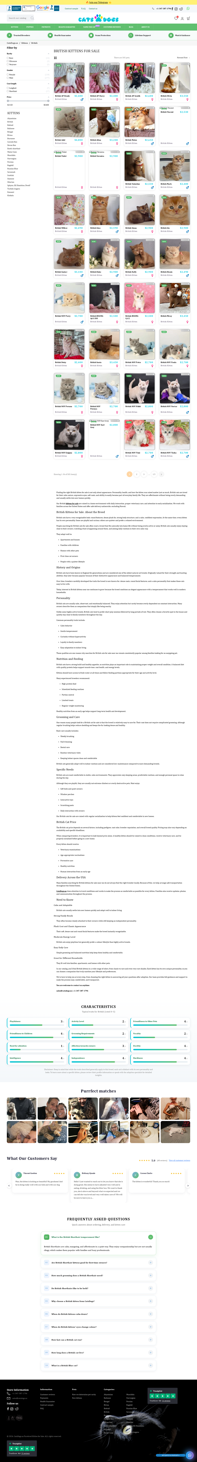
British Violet (60, 156)
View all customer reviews (179, 1160)
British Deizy (60, 362)
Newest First (183, 58)
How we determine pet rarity (84, 1394)
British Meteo (131, 140)
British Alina (95, 140)
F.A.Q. (83, 9)
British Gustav (61, 272)
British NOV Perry (62, 316)
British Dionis (166, 272)
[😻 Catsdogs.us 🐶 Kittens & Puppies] (98, 18)
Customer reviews (47, 1394)
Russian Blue (12, 169)
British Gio (165, 228)
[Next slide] (187, 1185)
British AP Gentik (132, 96)
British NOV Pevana (63, 406)
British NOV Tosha (168, 453)
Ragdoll (10, 165)
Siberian (10, 182)
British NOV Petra (133, 362)
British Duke (95, 272)
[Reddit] (181, 9)
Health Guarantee (47, 1401)
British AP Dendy (62, 96)
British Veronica (97, 156)
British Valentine (132, 184)
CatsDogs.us (61, 891)
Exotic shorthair (13, 148)
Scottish (10, 175)
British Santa (96, 362)
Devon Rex (11, 145)
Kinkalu (10, 195)
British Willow (61, 228)
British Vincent (167, 112)
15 (154, 474)
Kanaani (10, 192)
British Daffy (131, 272)
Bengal (10, 132)
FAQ (42, 1408)
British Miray (166, 316)
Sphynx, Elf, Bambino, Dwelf (18, 185)
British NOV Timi (132, 453)
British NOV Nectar (169, 406)
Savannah (11, 172)
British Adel (60, 140)
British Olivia (166, 96)
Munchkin (11, 155)
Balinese (10, 128)
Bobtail (10, 125)
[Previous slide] (9, 1185)
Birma (9, 135)
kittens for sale (72, 503)
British (10, 122)
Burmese (11, 138)
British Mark (166, 184)
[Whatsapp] (188, 9)
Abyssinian (11, 118)
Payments (44, 1398)
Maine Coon (12, 152)
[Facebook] (173, 9)
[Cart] (188, 19)
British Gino (95, 228)
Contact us (93, 9)
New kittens (77, 1398)
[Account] (182, 18)
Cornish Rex (12, 142)
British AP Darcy (97, 96)
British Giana (131, 228)
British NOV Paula (168, 362)
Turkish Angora (13, 189)
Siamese (10, 179)
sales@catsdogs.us (64, 991)
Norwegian (11, 159)
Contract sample (72, 9)
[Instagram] (176, 9)
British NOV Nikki (133, 406)
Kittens (13, 113)
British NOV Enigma (63, 453)
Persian (10, 162)
